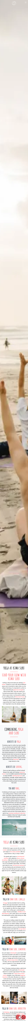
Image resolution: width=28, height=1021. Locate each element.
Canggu (5, 903)
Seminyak (13, 952)
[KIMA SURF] (14, 3)
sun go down (22, 928)
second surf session (18, 865)
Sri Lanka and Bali (15, 851)
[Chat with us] (23, 1017)
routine (5, 850)
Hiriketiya (6, 1012)
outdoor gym (20, 1013)
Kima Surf (16, 759)
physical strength (18, 689)
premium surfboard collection (17, 813)
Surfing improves (17, 775)
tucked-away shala (12, 960)
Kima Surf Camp (20, 696)
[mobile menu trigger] (25, 3)
